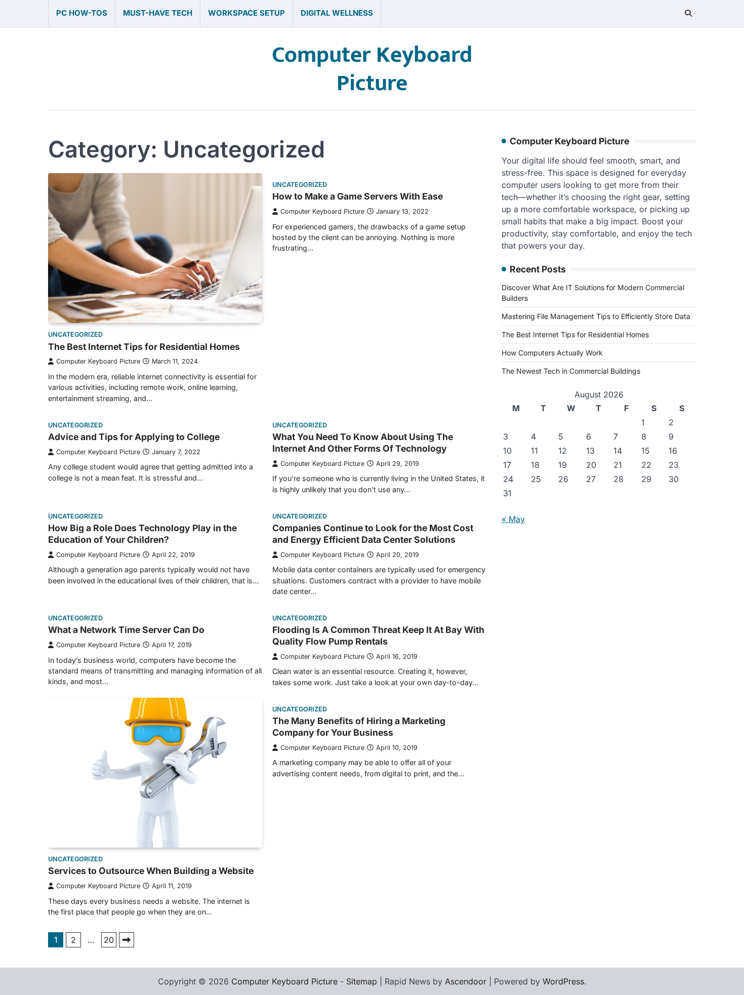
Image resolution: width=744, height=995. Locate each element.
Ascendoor (465, 981)
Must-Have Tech (157, 13)
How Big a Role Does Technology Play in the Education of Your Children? (142, 534)
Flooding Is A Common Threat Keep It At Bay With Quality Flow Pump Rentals (378, 635)
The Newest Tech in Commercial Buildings (571, 371)
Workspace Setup (246, 13)
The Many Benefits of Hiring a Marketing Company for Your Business (358, 726)
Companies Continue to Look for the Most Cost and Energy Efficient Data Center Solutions (372, 534)
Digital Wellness (337, 13)
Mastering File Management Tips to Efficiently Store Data (596, 316)
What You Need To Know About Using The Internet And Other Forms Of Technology (362, 442)
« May (513, 519)
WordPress (563, 981)
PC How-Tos (81, 13)
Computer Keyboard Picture (372, 69)
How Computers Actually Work (552, 353)
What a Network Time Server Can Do (126, 629)
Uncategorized (75, 334)
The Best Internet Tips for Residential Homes (144, 346)
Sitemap (361, 981)
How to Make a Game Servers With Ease (357, 196)
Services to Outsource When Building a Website (151, 870)
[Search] (688, 13)
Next (126, 939)
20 (109, 940)
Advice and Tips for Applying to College (134, 436)
